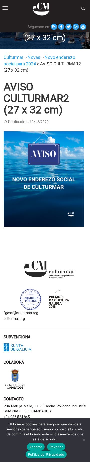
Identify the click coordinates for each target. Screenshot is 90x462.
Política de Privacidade (46, 454)
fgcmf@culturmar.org (21, 313)
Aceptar (36, 447)
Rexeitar (56, 447)
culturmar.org (14, 319)
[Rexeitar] (83, 439)
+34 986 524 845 (17, 417)
